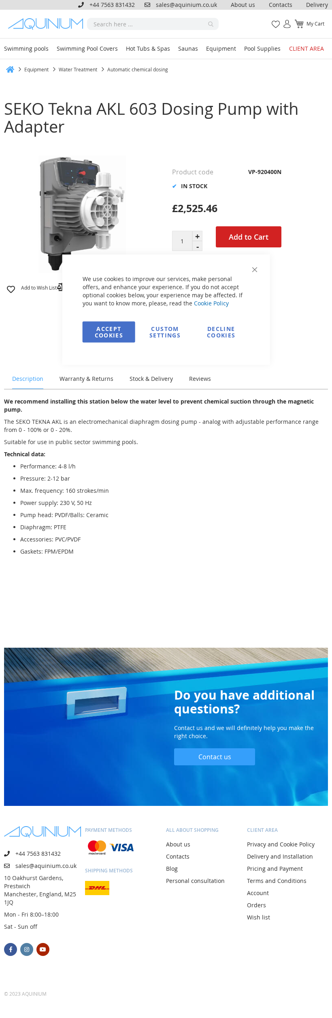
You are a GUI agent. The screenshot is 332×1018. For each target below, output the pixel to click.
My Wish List (273, 19)
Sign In (284, 19)
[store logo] (47, 24)
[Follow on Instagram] (26, 949)
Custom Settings (165, 332)
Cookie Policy (211, 303)
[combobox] (153, 24)
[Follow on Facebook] (10, 949)
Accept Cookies (109, 332)
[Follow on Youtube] (42, 949)
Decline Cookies (221, 332)
